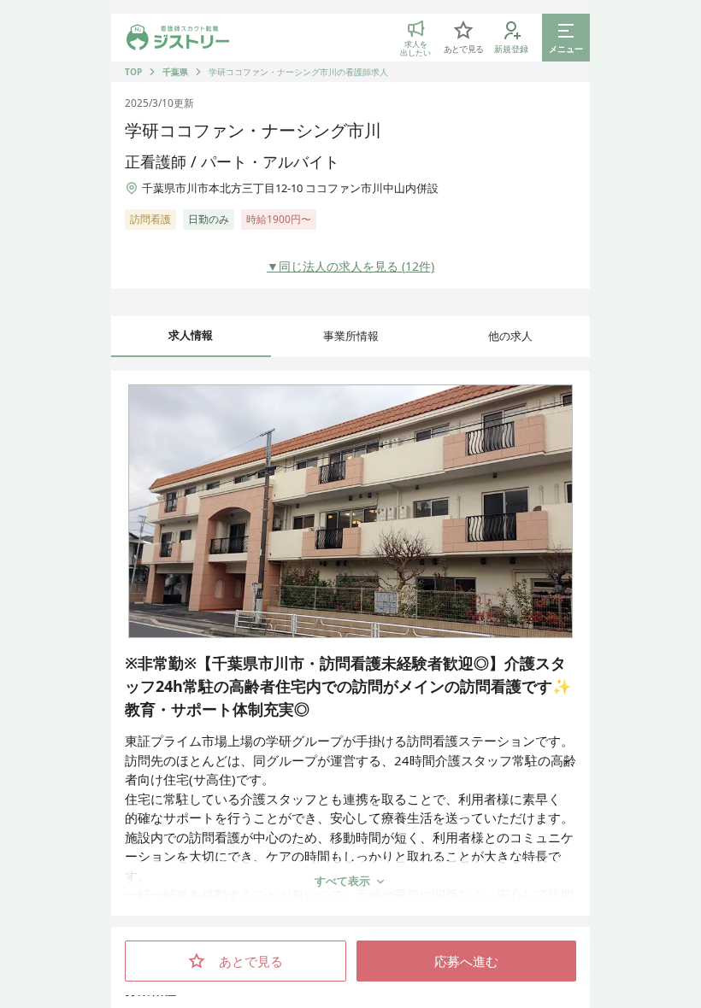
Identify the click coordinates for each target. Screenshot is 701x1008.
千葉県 (175, 72)
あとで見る (251, 961)
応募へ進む (466, 961)
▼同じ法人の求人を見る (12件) (350, 266)
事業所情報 (351, 335)
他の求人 (510, 335)
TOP (133, 72)
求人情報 (190, 335)
